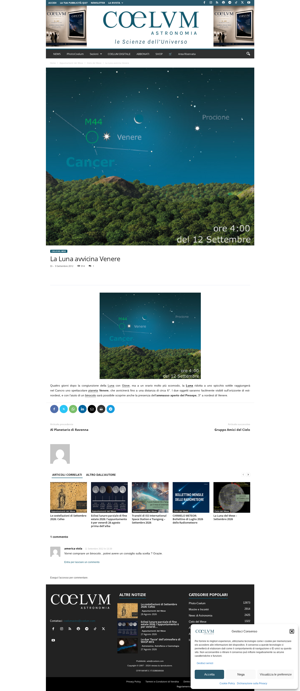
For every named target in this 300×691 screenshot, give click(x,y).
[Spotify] (223, 3)
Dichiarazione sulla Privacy (252, 683)
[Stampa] (101, 409)
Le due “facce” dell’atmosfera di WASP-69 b (160, 641)
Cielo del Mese (94, 62)
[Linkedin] (82, 409)
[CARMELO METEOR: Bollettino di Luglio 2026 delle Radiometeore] (191, 497)
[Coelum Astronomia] (150, 26)
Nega (240, 674)
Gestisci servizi (205, 663)
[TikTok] (236, 3)
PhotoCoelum (75, 54)
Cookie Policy (227, 683)
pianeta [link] (93, 390)
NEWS (57, 54)
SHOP (159, 54)
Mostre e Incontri (199, 609)
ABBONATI (143, 54)
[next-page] (248, 475)
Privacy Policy (133, 681)
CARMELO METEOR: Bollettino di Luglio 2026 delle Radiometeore (188, 519)
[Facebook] (204, 3)
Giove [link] (126, 385)
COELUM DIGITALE (119, 54)
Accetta (209, 674)
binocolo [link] (90, 395)
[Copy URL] (129, 409)
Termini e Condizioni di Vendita (162, 681)
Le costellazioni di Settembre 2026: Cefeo (68, 517)
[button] (292, 631)
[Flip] (120, 409)
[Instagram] (210, 3)
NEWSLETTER (98, 2)
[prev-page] (243, 475)
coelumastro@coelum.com (79, 620)
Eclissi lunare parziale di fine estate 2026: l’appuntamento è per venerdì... (160, 624)
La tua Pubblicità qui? (74, 2)
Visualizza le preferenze (276, 674)
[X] (242, 3)
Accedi (52, 2)
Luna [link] (111, 385)
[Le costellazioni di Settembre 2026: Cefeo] (68, 497)
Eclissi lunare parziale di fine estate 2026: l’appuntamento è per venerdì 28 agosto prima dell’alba (109, 521)
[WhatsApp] (73, 409)
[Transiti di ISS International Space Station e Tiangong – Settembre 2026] (150, 497)
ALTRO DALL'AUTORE (101, 475)
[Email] (92, 409)
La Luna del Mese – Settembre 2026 (225, 517)
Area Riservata (187, 54)
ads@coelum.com (155, 661)
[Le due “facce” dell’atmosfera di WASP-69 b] (127, 645)
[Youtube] (248, 3)
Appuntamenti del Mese (71, 62)
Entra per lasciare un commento (82, 562)
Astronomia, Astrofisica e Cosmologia (160, 645)
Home (53, 62)
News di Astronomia (200, 615)
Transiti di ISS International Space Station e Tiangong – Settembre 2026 (149, 519)
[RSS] (217, 3)
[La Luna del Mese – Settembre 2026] (231, 497)
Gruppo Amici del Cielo (232, 430)
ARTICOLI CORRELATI (67, 475)
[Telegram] (229, 3)
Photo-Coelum (197, 603)
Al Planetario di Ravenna (69, 430)
